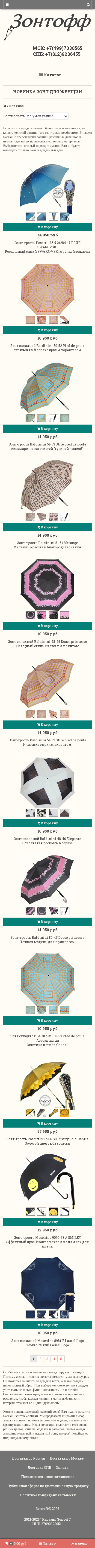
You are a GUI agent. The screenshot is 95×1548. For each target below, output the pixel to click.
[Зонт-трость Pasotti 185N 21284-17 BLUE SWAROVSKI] (47, 186)
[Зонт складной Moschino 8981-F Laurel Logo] (47, 1284)
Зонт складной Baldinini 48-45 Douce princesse (47, 641)
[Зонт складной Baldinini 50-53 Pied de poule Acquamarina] (47, 979)
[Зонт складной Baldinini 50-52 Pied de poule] (47, 289)
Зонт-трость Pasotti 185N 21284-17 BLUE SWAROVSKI (47, 245)
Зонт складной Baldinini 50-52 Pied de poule (47, 345)
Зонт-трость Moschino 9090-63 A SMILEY (47, 1237)
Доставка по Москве (66, 1458)
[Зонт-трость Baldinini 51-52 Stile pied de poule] (47, 683)
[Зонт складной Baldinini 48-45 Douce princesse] (47, 584)
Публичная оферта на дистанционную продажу (48, 1486)
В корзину (49, 227)
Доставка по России (28, 1458)
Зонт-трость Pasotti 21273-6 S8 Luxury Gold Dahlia (47, 1139)
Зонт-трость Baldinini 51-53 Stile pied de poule (47, 444)
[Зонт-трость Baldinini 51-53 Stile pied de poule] (47, 387)
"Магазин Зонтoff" (55, 1519)
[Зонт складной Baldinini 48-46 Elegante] (47, 782)
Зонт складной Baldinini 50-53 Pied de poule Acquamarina (47, 1038)
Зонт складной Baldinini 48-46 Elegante (47, 838)
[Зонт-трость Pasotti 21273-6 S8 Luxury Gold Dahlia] (47, 1082)
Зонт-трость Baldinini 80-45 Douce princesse (47, 937)
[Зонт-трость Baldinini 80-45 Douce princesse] (47, 880)
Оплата (61, 1467)
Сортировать (14, 116)
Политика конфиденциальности (47, 1495)
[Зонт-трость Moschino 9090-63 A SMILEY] (47, 1181)
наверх (81, 1543)
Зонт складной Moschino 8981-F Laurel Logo (47, 1340)
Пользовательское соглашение (47, 1476)
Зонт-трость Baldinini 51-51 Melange (47, 543)
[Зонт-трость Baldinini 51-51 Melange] (47, 486)
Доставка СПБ (39, 1467)
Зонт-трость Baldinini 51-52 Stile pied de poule (47, 740)
